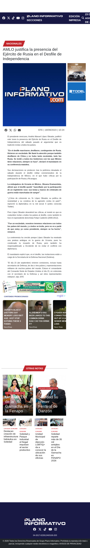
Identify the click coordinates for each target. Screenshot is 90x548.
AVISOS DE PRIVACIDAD (70, 544)
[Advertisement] (34, 345)
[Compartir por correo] (19, 130)
